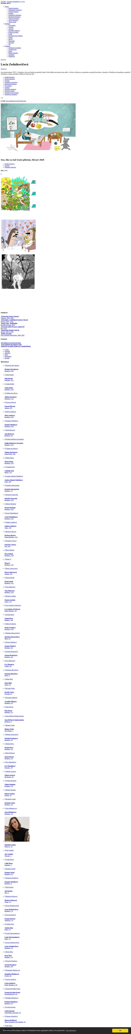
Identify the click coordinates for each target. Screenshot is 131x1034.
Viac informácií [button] (71, 1030)
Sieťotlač (11, 42)
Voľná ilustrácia (13, 20)
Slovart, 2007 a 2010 (10, 331)
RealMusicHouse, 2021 (9, 324)
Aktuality (7, 353)
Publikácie (11, 56)
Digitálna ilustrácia (14, 30)
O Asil (7, 349)
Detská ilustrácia (13, 8)
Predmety (7, 46)
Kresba (10, 37)
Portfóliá (7, 351)
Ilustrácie (7, 24)
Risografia (11, 41)
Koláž (10, 34)
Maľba (10, 39)
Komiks (10, 13)
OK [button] (120, 1030)
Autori (7, 6)
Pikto (6, 355)
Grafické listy (12, 49)
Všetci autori (12, 22)
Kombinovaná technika (15, 36)
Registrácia (8, 356)
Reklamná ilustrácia (14, 17)
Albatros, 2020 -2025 (10, 317)
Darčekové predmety (14, 48)
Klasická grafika (13, 32)
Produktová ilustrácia (14, 15)
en (24, 1)
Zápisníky (11, 55)
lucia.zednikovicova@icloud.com (16, 101)
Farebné (10, 27)
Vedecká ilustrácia (13, 18)
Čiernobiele (11, 25)
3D (9, 44)
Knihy (10, 51)
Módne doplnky (13, 53)
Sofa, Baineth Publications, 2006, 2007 (12, 334)
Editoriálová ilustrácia (15, 10)
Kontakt (7, 358)
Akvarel (10, 29)
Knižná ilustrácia (13, 12)
